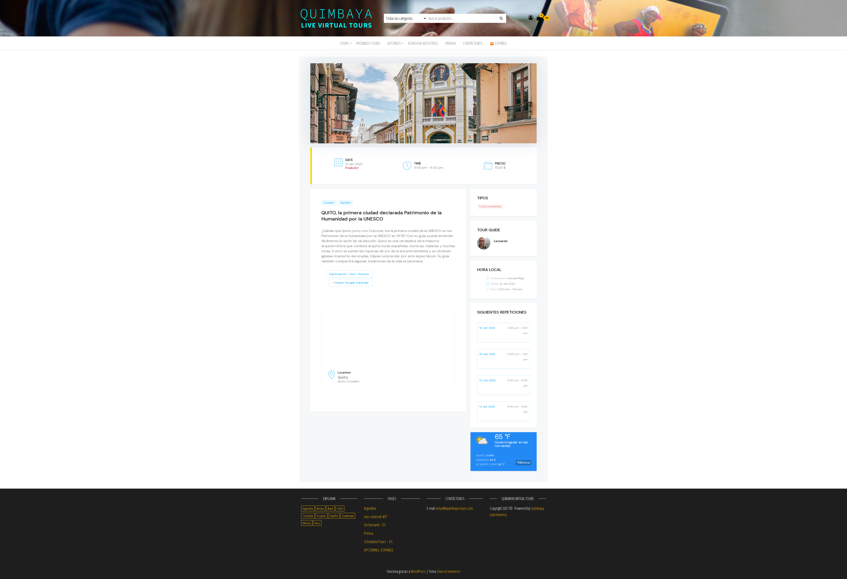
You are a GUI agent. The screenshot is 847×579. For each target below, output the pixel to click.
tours (344, 43)
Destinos (394, 43)
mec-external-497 (375, 516)
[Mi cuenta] (530, 17)
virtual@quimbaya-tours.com (454, 508)
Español (345, 202)
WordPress (418, 571)
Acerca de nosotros (423, 43)
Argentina (308, 508)
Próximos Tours (368, 43)
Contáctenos (473, 43)
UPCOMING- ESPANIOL (379, 550)
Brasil (330, 508)
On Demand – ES (375, 524)
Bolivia (320, 508)
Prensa (450, 43)
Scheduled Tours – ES (378, 541)
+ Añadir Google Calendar (351, 282)
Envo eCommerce (448, 571)
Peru (317, 523)
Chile (340, 508)
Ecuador (329, 202)
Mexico (307, 523)
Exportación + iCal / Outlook (349, 274)
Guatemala (348, 516)
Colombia (308, 516)
